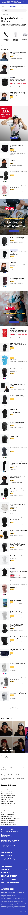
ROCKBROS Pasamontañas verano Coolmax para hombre (18, 518)
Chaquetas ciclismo (6, 788)
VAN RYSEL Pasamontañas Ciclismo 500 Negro (18, 252)
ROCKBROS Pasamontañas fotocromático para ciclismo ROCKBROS (16, 557)
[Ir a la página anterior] (9, 707)
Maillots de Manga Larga (7, 801)
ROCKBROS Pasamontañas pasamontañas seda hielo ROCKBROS (16, 625)
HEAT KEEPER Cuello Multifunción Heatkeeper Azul (17, 650)
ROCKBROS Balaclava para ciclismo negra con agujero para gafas (18, 423)
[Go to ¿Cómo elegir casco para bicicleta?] (23, 750)
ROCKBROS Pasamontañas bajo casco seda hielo (17, 436)
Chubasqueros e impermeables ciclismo (10, 818)
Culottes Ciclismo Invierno (7, 789)
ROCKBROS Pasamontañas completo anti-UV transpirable (17, 396)
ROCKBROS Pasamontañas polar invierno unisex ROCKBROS (17, 664)
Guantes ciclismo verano (7, 797)
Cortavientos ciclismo (6, 805)
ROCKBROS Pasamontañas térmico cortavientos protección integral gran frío (18, 490)
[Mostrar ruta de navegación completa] (1, 14)
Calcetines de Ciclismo (6, 810)
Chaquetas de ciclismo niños (8, 812)
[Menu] (2, 6)
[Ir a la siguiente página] (18, 707)
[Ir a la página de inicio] (12, 6)
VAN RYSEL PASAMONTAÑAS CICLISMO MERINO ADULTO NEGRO (18, 344)
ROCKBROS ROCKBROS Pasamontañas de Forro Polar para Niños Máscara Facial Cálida (18, 544)
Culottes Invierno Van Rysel (7, 791)
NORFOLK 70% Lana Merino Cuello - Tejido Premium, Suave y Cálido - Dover (18, 145)
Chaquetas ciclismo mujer (7, 814)
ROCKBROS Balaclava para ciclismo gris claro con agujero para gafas (18, 692)
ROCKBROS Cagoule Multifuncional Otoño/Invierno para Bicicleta (18, 637)
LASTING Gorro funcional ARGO (17, 356)
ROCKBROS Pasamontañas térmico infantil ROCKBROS (18, 369)
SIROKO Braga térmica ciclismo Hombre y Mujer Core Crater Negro (18, 80)
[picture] (4, 56)
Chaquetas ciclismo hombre (8, 808)
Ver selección (14, 137)
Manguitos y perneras (6, 40)
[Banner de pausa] (24, 2)
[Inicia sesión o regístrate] (22, 6)
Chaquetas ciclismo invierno (8, 803)
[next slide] (6, 756)
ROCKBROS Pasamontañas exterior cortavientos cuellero (18, 172)
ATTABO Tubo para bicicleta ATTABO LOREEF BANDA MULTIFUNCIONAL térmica (18, 384)
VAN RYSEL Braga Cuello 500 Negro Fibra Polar (18, 53)
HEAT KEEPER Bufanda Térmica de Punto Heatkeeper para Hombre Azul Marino (18, 463)
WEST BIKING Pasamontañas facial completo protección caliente (18, 277)
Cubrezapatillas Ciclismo (7, 816)
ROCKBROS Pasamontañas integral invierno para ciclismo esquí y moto (18, 531)
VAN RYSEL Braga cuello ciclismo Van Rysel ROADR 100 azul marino (18, 93)
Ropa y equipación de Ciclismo (8, 824)
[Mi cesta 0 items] (25, 6)
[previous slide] (2, 756)
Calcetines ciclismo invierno (8, 820)
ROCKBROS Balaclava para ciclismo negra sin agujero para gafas (18, 238)
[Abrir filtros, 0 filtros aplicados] (3, 46)
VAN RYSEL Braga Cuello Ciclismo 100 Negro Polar (18, 159)
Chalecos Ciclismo (5, 799)
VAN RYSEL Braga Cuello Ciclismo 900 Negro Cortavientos (18, 477)
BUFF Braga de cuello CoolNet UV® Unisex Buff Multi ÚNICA (18, 599)
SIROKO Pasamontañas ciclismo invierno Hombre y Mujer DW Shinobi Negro (18, 571)
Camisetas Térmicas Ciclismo (8, 795)
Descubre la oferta (14, 230)
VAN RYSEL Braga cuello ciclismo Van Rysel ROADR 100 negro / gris (18, 263)
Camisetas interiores (15, 40)
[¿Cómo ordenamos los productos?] (2, 49)
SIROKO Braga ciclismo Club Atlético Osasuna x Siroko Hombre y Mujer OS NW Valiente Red (18, 331)
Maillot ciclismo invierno (7, 793)
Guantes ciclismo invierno (7, 807)
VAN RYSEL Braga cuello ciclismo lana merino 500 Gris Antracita (17, 65)
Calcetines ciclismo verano (7, 822)
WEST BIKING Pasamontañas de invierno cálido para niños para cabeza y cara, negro (17, 411)
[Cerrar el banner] (26, 2)
